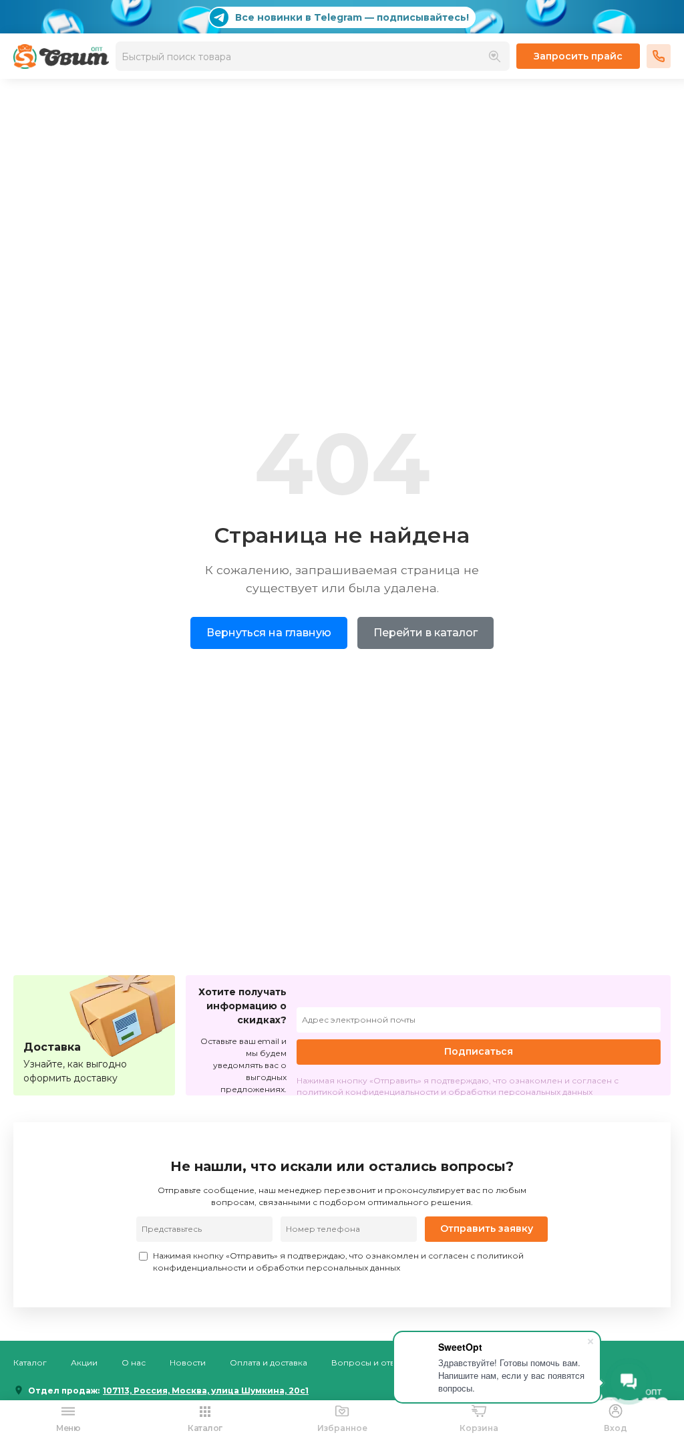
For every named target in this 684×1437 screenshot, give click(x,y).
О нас (134, 1362)
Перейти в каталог (425, 632)
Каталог (30, 1362)
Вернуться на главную (268, 632)
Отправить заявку (486, 1228)
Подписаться (478, 1051)
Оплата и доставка (268, 1362)
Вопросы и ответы (370, 1362)
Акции (84, 1362)
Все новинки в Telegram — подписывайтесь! (352, 17)
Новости (188, 1362)
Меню (68, 1428)
